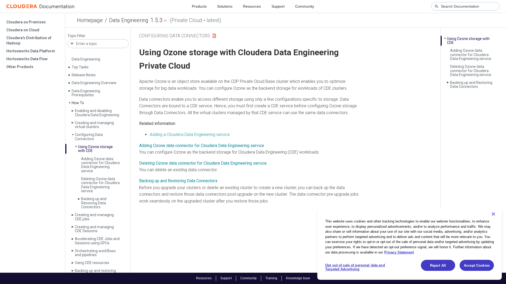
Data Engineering (128, 20)
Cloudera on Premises (26, 22)
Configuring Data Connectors (89, 137)
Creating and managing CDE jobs (94, 217)
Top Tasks (80, 67)
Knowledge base (298, 278)
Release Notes (84, 75)
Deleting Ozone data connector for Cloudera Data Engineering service (100, 185)
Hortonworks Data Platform (30, 51)
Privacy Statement (399, 252)
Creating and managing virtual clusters (94, 125)
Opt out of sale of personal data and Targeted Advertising (355, 267)
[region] (409, 244)
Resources (252, 6)
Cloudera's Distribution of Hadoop (28, 40)
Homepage (90, 20)
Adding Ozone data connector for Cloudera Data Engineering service (100, 165)
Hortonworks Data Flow (26, 59)
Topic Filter (76, 36)
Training (271, 278)
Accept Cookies (477, 265)
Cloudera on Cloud (22, 30)
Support (278, 6)
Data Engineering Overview (94, 83)
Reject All (438, 265)
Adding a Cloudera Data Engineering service (190, 134)
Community (304, 6)
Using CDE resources (92, 263)
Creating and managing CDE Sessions (94, 229)
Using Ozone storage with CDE (95, 149)
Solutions (224, 6)
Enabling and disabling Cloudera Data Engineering (97, 113)
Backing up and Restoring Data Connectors (93, 203)
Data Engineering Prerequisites (86, 93)
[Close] (493, 214)
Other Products (19, 67)
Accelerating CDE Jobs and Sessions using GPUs (97, 241)
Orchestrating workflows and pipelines (95, 253)
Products (199, 6)
